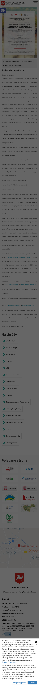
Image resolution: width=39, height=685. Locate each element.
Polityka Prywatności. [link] (9, 662)
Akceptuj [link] (32, 682)
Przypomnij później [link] (19, 682)
